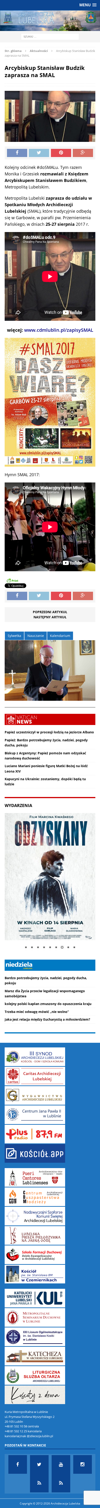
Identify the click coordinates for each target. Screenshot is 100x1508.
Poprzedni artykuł (50, 612)
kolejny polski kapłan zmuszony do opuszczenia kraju (48, 1004)
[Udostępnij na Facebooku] (17, 153)
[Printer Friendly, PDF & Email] (12, 580)
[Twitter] (39, 1464)
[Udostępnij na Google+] (83, 153)
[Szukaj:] (50, 36)
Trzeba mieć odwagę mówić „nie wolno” (37, 1011)
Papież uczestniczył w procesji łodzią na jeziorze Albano (49, 732)
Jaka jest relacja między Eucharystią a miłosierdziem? (47, 1019)
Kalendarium (60, 635)
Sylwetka (14, 635)
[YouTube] (61, 1464)
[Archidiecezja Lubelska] (50, 20)
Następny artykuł (50, 617)
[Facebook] (17, 1464)
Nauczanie (35, 635)
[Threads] (61, 1483)
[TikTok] (39, 1483)
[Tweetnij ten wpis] (39, 153)
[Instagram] (82, 1464)
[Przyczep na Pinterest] (61, 153)
